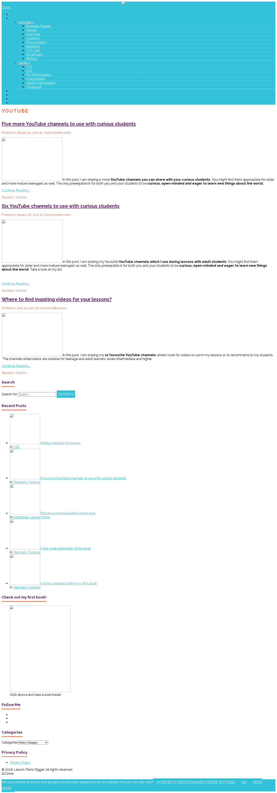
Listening (33, 38)
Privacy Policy (20, 762)
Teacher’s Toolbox (23, 91)
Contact (16, 103)
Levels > (24, 63)
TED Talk (33, 50)
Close (6, 7)
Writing (31, 58)
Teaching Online (22, 95)
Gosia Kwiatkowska (57, 132)
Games (31, 30)
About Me (17, 99)
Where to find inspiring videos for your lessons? (57, 299)
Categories (10, 742)
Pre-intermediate (38, 75)
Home (14, 14)
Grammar (33, 34)
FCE (29, 67)
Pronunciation (36, 42)
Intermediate (35, 79)
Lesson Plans (20, 18)
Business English (38, 26)
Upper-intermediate (40, 83)
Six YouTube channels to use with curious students (60, 206)
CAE (29, 71)
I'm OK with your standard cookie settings (196, 782)
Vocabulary (34, 54)
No (244, 782)
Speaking (33, 46)
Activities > (26, 22)
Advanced (33, 87)
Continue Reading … (16, 190)
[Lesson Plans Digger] (139, 3)
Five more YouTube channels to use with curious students (69, 124)
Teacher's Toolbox (14, 197)
